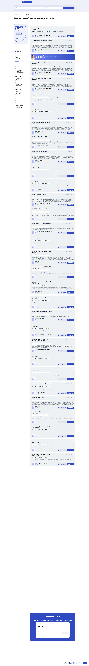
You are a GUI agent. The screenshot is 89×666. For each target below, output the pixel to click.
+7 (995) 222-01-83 (40, 57)
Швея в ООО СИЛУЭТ (36, 411)
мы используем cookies (72, 663)
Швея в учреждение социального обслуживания (39, 324)
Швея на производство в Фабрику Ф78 (41, 297)
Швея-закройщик (36, 28)
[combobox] (29, 8)
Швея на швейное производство (39, 194)
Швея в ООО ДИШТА (36, 180)
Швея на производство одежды (39, 151)
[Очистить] (41, 8)
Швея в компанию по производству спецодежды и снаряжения (40, 340)
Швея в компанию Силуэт (38, 397)
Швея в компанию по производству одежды (42, 383)
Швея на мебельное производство (40, 136)
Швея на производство (37, 165)
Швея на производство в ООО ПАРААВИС (41, 266)
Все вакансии (35, 1)
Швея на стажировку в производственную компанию (42, 281)
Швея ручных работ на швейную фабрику (41, 223)
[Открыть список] (43, 8)
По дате (39, 24)
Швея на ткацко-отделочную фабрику (41, 454)
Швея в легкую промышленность (39, 208)
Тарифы (51, 1)
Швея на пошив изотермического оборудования (43, 354)
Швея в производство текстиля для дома (42, 426)
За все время (45, 24)
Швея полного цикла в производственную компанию (42, 252)
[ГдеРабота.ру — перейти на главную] (17, 1)
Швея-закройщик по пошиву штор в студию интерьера (42, 63)
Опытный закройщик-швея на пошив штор (42, 40)
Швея (33, 108)
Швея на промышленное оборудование (41, 122)
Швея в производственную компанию (40, 236)
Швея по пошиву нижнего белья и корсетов (42, 311)
